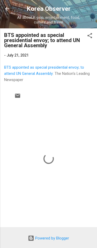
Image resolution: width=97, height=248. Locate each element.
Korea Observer (49, 8)
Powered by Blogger (51, 238)
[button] (90, 37)
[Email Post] (17, 97)
